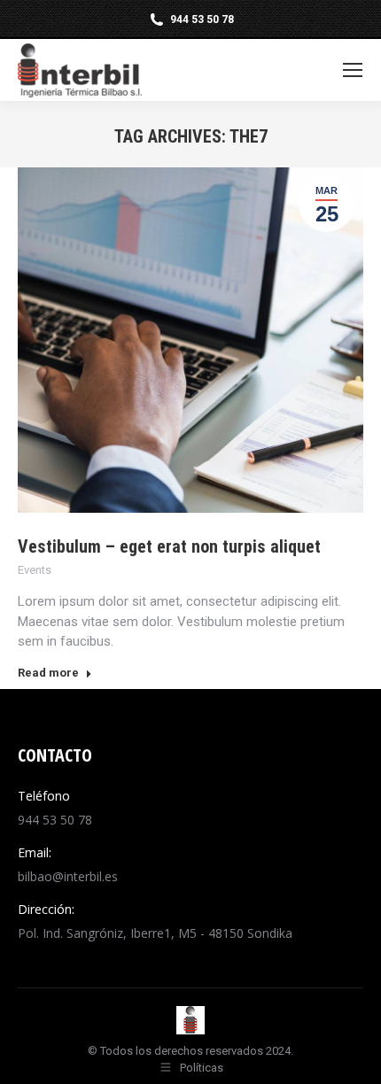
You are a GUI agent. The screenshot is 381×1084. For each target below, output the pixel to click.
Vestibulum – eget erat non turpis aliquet (169, 546)
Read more (48, 672)
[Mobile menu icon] (352, 70)
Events (34, 570)
